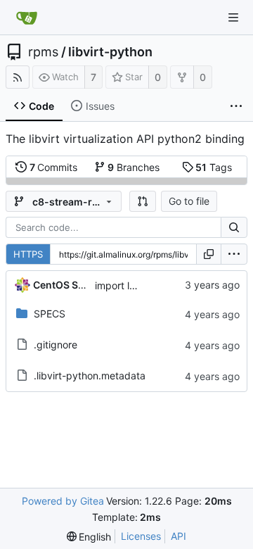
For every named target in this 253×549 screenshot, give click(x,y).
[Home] (26, 17)
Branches (134, 167)
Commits (54, 167)
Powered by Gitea (63, 501)
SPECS (49, 314)
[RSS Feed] (18, 77)
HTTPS (28, 254)
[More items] (236, 106)
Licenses (141, 536)
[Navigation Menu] (233, 17)
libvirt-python (110, 52)
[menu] (234, 254)
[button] (142, 201)
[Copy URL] (208, 254)
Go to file (189, 201)
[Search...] (234, 227)
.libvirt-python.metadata (89, 375)
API (178, 536)
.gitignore (55, 345)
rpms (43, 52)
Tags (213, 167)
